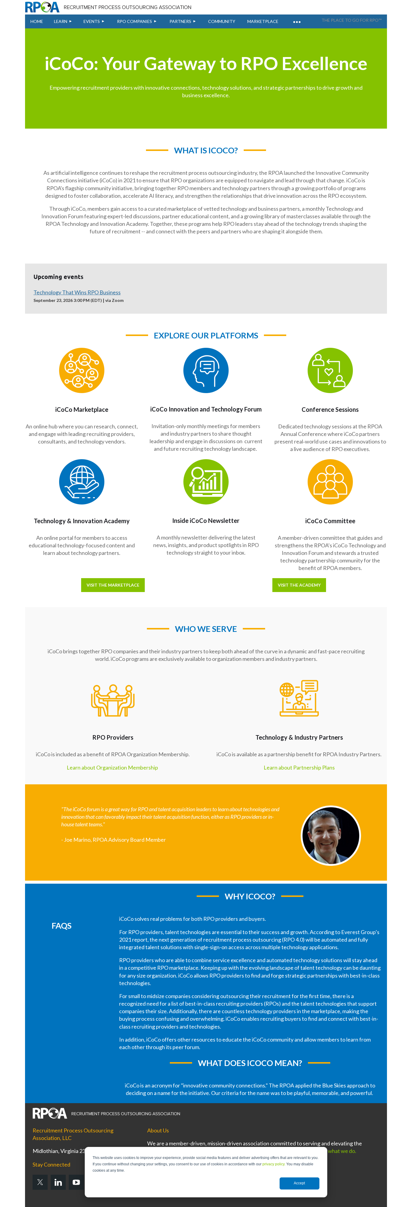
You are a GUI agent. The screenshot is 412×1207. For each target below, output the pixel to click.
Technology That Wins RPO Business (77, 292)
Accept (299, 1183)
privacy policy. (273, 1164)
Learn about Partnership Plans (299, 767)
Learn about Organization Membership (112, 767)
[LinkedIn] (58, 1182)
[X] (40, 1182)
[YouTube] (76, 1182)
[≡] (296, 18)
